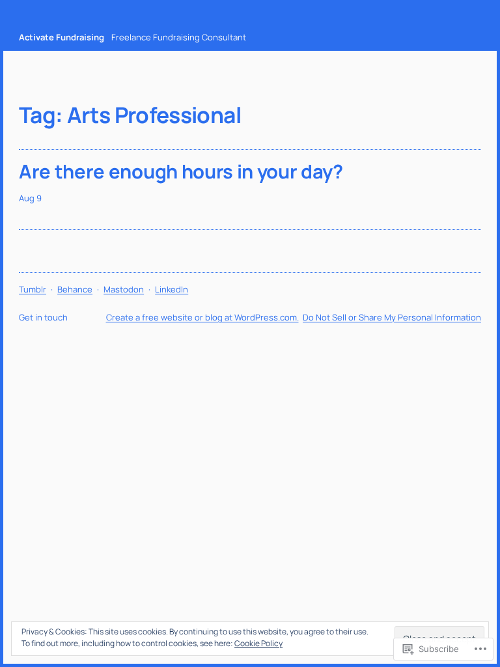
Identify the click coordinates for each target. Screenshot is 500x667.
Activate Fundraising (61, 37)
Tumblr (32, 289)
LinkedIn (171, 289)
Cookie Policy (258, 643)
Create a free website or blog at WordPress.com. (202, 317)
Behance (74, 289)
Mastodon (124, 289)
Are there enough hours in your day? (181, 171)
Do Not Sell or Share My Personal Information (392, 317)
